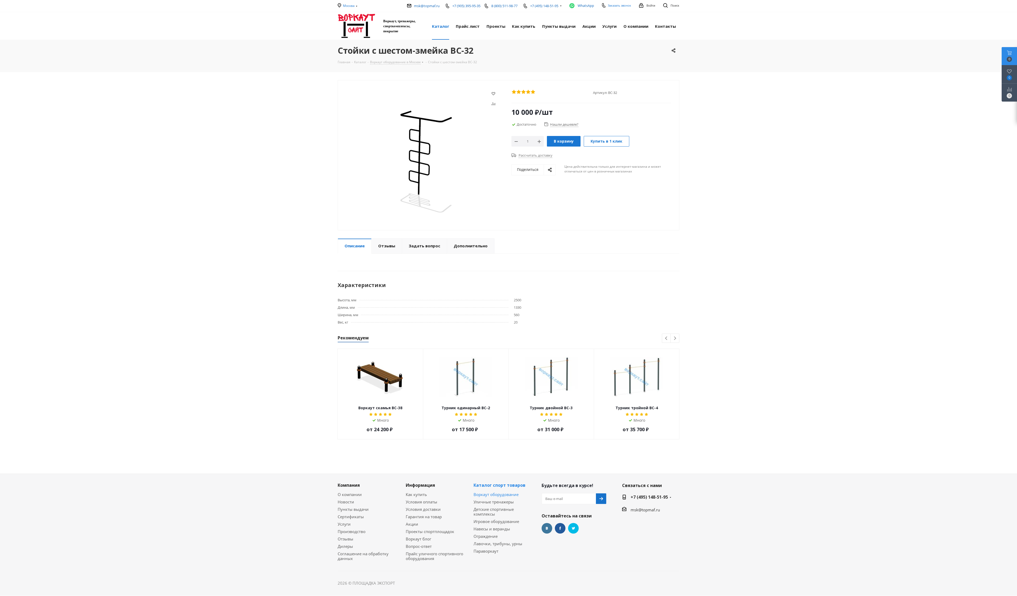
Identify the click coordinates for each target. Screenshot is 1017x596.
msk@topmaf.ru (427, 5)
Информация (420, 485)
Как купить (416, 494)
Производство (351, 531)
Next (675, 338)
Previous (666, 338)
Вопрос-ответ (419, 546)
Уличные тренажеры (494, 501)
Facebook (560, 528)
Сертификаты (351, 516)
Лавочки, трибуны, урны (498, 543)
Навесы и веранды (492, 528)
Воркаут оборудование (496, 494)
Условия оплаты (421, 501)
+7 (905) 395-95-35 (466, 5)
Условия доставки (423, 509)
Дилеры (345, 546)
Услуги (344, 524)
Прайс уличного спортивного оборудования (434, 556)
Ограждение (486, 536)
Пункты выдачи (353, 509)
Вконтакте (547, 528)
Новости (346, 501)
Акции (412, 524)
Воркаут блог (418, 539)
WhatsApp (586, 5)
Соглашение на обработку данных (363, 556)
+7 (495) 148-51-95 (649, 497)
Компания (349, 485)
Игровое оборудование (496, 521)
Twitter (573, 528)
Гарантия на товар (424, 516)
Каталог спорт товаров (499, 485)
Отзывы (345, 539)
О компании (350, 494)
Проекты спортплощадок (430, 531)
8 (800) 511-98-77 (504, 5)
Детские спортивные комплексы (494, 512)
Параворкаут (486, 551)
